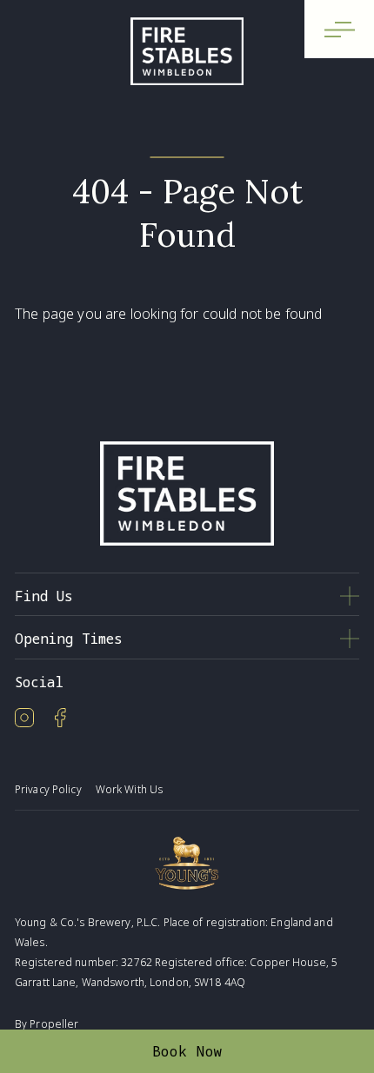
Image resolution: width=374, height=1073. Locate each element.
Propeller (54, 1024)
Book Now (187, 1051)
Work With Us (129, 789)
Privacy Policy (48, 789)
